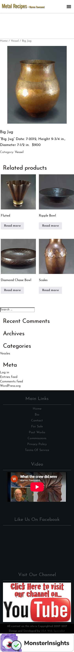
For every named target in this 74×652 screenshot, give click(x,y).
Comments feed (11, 381)
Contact (37, 420)
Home (4, 40)
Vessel (15, 40)
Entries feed (8, 377)
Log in (4, 372)
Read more (12, 225)
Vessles (5, 353)
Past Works (37, 432)
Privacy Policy (37, 444)
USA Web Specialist (53, 631)
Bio (37, 414)
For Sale (37, 426)
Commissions (37, 438)
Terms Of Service (37, 450)
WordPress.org (10, 386)
